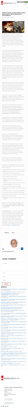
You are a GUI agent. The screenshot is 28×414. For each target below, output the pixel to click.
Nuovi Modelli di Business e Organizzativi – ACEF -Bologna (12, 341)
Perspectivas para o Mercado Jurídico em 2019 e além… (12, 338)
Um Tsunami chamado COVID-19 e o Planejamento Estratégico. (13, 313)
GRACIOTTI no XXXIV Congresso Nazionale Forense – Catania (13, 344)
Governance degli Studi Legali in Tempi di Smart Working (12, 304)
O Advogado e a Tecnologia (6, 363)
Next (13, 232)
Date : (11, 17)
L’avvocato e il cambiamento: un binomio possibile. (11, 348)
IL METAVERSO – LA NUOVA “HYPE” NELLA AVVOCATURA (13, 296)
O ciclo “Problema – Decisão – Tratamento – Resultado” (12, 327)
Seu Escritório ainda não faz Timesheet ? (9, 361)
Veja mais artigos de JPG (8, 251)
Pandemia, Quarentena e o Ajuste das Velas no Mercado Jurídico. (14, 321)
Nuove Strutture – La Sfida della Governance (10, 364)
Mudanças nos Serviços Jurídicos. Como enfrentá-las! (11, 335)
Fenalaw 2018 (3, 346)
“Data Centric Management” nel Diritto (8, 292)
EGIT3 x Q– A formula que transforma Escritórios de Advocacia (13, 330)
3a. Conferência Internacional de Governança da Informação (13, 324)
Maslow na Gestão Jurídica (6, 351)
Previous (7, 232)
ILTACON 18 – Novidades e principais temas (10, 355)
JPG (5, 17)
